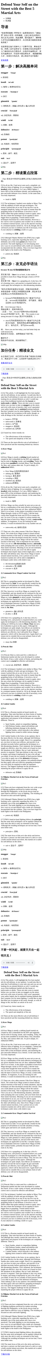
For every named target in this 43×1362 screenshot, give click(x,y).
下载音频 (4, 374)
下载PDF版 (5, 1354)
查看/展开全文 (6, 363)
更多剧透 (4, 60)
